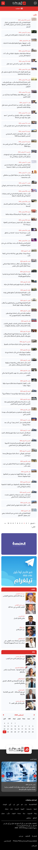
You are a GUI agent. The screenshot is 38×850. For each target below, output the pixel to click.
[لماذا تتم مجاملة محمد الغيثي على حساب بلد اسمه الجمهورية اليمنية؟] (31, 643)
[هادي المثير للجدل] (31, 620)
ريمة (35, 813)
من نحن (21, 836)
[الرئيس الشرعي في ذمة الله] (31, 609)
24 (29, 731)
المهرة (22, 808)
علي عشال (22, 627)
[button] (35, 776)
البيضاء (5, 804)
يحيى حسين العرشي (20, 605)
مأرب (8, 813)
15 (29, 729)
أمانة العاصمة (33, 804)
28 (15, 731)
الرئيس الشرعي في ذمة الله (16, 607)
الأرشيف (27, 836)
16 (26, 729)
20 (11, 729)
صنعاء (6, 808)
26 (22, 731)
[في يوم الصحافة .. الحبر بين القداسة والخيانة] (31, 694)
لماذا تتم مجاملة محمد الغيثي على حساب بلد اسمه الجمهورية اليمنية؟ (14, 641)
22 (4, 729)
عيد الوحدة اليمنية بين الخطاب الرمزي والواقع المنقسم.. (14, 682)
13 (4, 726)
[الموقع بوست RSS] (29, 831)
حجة (24, 813)
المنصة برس (7, 840)
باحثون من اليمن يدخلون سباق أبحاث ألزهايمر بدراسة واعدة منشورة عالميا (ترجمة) (20, 788)
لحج (18, 804)
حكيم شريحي (21, 690)
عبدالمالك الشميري (20, 667)
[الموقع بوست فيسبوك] (36, 831)
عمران (3, 813)
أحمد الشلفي (21, 638)
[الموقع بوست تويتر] (34, 831)
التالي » (33, 527)
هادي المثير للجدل (19, 618)
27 (18, 731)
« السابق (32, 523)
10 (8, 523)
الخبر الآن (34, 845)
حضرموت (29, 808)
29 (11, 731)
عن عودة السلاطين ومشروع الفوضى (14, 595)
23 (33, 731)
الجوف (13, 813)
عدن (26, 804)
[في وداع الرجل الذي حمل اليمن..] (31, 660)
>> (5, 523)
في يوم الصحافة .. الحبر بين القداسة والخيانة (14, 693)
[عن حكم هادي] (31, 631)
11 (11, 726)
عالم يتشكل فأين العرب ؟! (17, 703)
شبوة (35, 808)
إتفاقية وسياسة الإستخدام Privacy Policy (25, 840)
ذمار (11, 808)
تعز (22, 804)
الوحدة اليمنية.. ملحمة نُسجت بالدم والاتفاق (14, 670)
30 (8, 731)
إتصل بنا (34, 836)
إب (14, 804)
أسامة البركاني (21, 679)
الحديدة (17, 808)
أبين (10, 804)
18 (18, 729)
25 (26, 731)
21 (8, 729)
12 (8, 726)
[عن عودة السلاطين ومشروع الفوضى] (31, 598)
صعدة (19, 813)
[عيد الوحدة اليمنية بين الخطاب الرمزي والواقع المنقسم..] (31, 683)
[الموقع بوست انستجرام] (30, 831)
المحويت (29, 813)
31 (4, 731)
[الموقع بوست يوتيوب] (32, 831)
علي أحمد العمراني (20, 593)
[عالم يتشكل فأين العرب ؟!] (31, 705)
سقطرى (28, 817)
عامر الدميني (22, 616)
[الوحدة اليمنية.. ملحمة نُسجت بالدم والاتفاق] (31, 671)
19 (15, 729)
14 (33, 729)
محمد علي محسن (20, 656)
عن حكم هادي (20, 629)
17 (22, 729)
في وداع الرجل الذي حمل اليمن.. (15, 658)
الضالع (35, 817)
